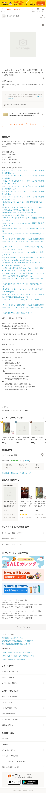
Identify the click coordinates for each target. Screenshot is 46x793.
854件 (27, 461)
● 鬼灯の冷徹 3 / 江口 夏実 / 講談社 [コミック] (17, 215)
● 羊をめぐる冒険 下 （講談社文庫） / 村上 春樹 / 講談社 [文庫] (23, 239)
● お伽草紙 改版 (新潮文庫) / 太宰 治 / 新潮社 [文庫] (19, 212)
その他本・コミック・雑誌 (9, 602)
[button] (43, 78)
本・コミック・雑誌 (21, 600)
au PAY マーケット (7, 600)
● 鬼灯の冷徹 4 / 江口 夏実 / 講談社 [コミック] (17, 313)
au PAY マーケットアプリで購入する (23, 124)
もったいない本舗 (21, 611)
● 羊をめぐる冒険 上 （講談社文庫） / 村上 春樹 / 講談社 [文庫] (23, 305)
